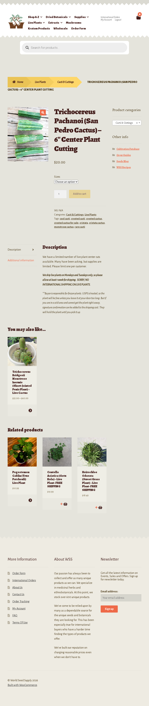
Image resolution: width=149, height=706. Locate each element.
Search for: (132, 17)
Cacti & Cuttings (65, 82)
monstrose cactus (64, 227)
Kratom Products (39, 28)
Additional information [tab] (21, 260)
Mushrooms (73, 22)
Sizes (57, 176)
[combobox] (126, 122)
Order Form (78, 28)
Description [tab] (14, 249)
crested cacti (78, 218)
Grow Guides (123, 155)
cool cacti (65, 218)
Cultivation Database (127, 149)
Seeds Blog (122, 161)
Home (20, 82)
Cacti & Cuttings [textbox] (126, 123)
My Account (106, 20)
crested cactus (94, 218)
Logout (118, 20)
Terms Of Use (20, 622)
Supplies (80, 17)
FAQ (14, 615)
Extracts (53, 22)
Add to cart (79, 193)
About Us (17, 587)
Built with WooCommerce (22, 685)
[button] (43, 112)
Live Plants (35, 22)
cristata (84, 223)
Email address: (109, 591)
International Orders (110, 17)
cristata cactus (97, 223)
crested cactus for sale (66, 223)
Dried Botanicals (57, 17)
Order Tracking (20, 601)
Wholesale (60, 28)
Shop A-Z (33, 17)
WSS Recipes (123, 167)
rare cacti (80, 227)
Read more (100, 507)
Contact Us (18, 594)
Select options (30, 410)
